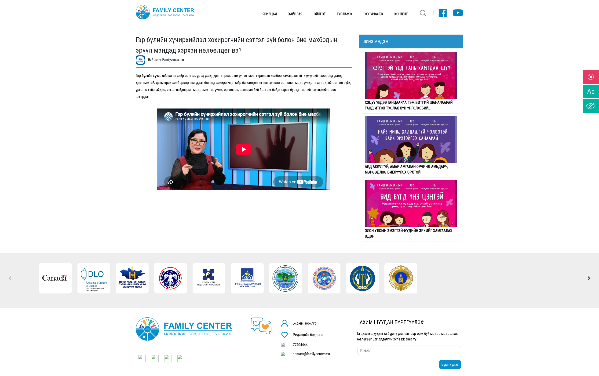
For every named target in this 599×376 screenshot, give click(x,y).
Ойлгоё (319, 14)
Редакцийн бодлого (308, 335)
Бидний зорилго (305, 323)
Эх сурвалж (373, 14)
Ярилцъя (270, 14)
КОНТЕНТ (401, 14)
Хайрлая (295, 14)
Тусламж (344, 14)
